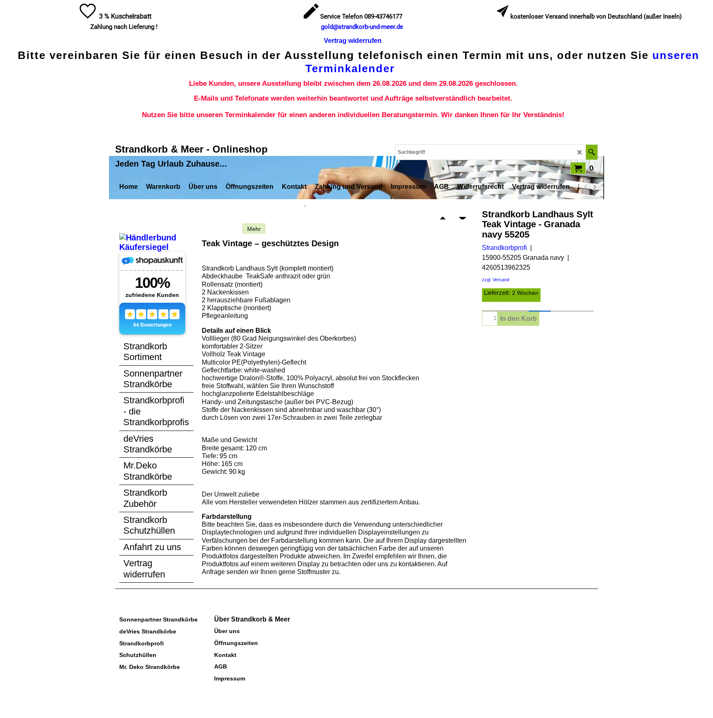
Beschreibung (220, 229)
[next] (594, 187)
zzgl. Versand (495, 279)
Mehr (254, 229)
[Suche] (591, 152)
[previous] (586, 187)
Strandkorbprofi (504, 247)
